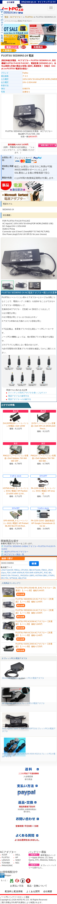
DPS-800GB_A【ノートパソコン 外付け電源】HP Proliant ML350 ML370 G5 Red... (15, 523)
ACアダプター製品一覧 (14, 554)
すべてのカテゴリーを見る (2, 26)
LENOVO (6, 860)
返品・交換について (37, 885)
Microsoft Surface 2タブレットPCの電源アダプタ (23, 678)
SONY (18, 860)
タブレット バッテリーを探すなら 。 (42, 866)
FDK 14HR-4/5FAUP (15, 573)
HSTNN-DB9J (41, 575)
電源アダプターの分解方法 (19, 399)
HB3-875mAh (35, 570)
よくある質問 (33, 891)
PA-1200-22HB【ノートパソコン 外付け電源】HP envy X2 (43, 491)
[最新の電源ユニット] (16, 47)
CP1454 (24, 570)
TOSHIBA (6, 863)
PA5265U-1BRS (27, 575)
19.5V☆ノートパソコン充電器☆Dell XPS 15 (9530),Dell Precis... (43, 426)
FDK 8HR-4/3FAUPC (34, 573)
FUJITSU (29, 17)
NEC (17, 863)
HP (16, 857)
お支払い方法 (16, 885)
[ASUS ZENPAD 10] (15, 40)
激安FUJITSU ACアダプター (16, 552)
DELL (17, 855)
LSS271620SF (7, 570)
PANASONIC (7, 865)
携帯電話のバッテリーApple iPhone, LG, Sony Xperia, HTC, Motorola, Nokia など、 (42, 858)
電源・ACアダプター (13, 17)
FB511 (17, 570)
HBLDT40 (22, 578)
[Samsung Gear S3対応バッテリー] (42, 29)
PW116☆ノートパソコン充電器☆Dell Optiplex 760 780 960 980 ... (43, 458)
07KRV (51, 575)
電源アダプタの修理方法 (18, 396)
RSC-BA (47, 573)
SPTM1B (13, 578)
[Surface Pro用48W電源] (22, 196)
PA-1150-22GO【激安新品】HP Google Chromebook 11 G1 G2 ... (43, 523)
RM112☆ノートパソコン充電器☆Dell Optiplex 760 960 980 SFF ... (15, 458)
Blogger (7, 875)
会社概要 (47, 891)
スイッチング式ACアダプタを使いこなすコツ (27, 393)
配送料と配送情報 (14, 891)
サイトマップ (44, 2)
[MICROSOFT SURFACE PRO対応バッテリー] (42, 40)
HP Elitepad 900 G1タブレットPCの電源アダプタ (23, 703)
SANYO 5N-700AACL (10, 575)
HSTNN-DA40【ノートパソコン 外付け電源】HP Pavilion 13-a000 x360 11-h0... (15, 491)
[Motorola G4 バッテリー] (15, 29)
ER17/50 (4, 578)
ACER (4, 855)
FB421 (44, 570)
